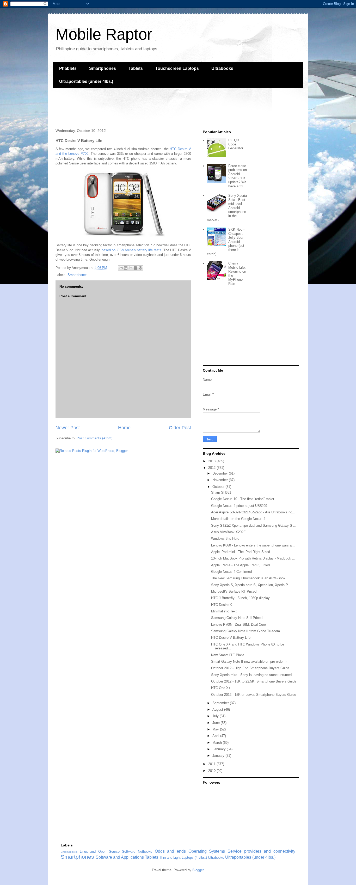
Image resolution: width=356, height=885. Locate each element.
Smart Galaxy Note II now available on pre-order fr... (250, 661)
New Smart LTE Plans (227, 655)
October (218, 487)
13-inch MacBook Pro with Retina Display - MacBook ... (253, 558)
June (216, 723)
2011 (212, 764)
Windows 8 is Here (225, 538)
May (216, 729)
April (216, 736)
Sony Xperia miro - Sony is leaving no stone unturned (251, 675)
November (220, 480)
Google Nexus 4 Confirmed (231, 572)
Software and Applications (120, 857)
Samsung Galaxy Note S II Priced (236, 618)
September (221, 703)
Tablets (135, 68)
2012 (212, 468)
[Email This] (120, 268)
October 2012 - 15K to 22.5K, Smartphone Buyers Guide (253, 681)
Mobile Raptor (104, 34)
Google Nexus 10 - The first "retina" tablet (242, 499)
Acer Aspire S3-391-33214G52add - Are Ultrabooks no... (253, 512)
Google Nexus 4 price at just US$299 (239, 506)
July (216, 716)
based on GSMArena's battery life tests (131, 250)
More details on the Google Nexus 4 (238, 519)
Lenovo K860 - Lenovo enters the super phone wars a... (253, 545)
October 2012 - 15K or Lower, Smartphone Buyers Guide (253, 695)
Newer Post (68, 427)
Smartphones (102, 68)
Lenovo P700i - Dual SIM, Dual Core (238, 624)
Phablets (68, 68)
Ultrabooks (222, 68)
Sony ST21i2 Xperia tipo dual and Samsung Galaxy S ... (253, 525)
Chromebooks (69, 851)
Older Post (180, 427)
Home (124, 427)
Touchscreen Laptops (177, 68)
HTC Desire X (221, 605)
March (217, 743)
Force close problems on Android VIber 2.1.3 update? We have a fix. (237, 176)
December (220, 473)
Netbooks (145, 851)
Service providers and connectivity (261, 851)
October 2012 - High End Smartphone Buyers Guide (250, 668)
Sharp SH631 (221, 492)
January (218, 756)
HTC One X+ (221, 688)
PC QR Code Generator (235, 144)
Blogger (198, 870)
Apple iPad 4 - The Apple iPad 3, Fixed (240, 565)
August (218, 709)
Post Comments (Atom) (94, 438)
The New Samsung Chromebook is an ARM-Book (248, 578)
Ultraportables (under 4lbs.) (86, 81)
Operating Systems (206, 851)
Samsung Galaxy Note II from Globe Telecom (245, 631)
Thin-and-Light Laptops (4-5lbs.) (183, 857)
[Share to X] (130, 268)
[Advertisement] (148, 107)
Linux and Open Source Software (108, 851)
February (219, 749)
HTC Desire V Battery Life (230, 638)
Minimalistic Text (224, 611)
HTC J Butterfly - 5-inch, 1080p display (240, 598)
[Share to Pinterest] (140, 268)
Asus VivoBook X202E (228, 532)
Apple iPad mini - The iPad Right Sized (240, 552)
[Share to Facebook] (135, 268)
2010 (212, 771)
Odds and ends (170, 851)
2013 (212, 461)
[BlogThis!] (125, 268)
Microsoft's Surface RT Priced (233, 591)
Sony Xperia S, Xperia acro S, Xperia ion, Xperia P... (251, 585)
